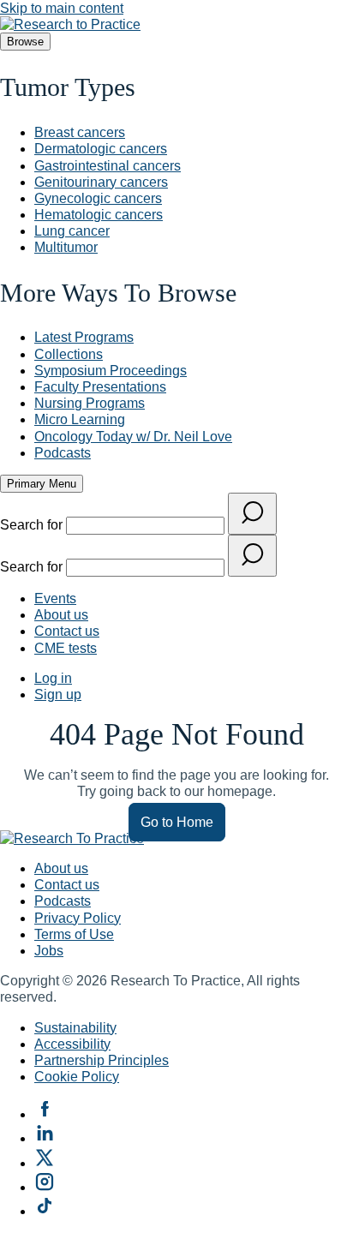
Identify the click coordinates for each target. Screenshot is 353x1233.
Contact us (66, 631)
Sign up (57, 694)
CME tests (65, 648)
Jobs (48, 950)
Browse (25, 41)
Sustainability (75, 1028)
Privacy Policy (77, 918)
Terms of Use (74, 934)
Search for (33, 525)
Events (55, 598)
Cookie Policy (76, 1076)
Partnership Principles (101, 1060)
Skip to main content (61, 8)
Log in (53, 678)
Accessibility (72, 1044)
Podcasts (62, 901)
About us (61, 615)
